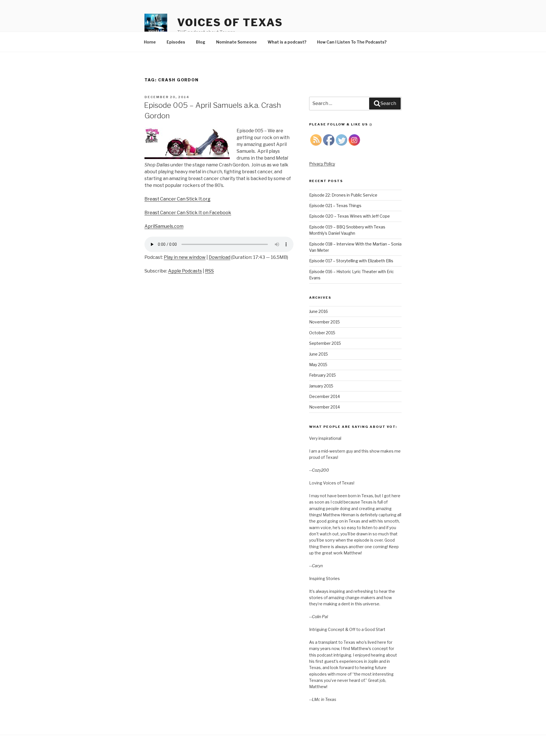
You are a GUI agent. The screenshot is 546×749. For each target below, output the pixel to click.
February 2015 (322, 375)
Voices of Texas (230, 22)
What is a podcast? (287, 42)
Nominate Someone (236, 42)
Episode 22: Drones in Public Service (343, 195)
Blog (200, 42)
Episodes (176, 42)
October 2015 (322, 332)
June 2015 (318, 354)
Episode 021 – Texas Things (335, 205)
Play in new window (185, 257)
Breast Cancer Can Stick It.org (177, 199)
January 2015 (321, 385)
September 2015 (325, 343)
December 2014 (324, 396)
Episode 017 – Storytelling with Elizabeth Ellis (351, 260)
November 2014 (324, 407)
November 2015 (324, 321)
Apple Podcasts (185, 271)
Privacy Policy (322, 163)
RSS (209, 271)
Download (219, 257)
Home (150, 42)
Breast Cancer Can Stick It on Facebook (187, 212)
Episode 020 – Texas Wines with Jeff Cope (349, 216)
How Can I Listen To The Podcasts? (351, 42)
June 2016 (318, 311)
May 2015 (318, 364)
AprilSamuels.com (163, 226)
